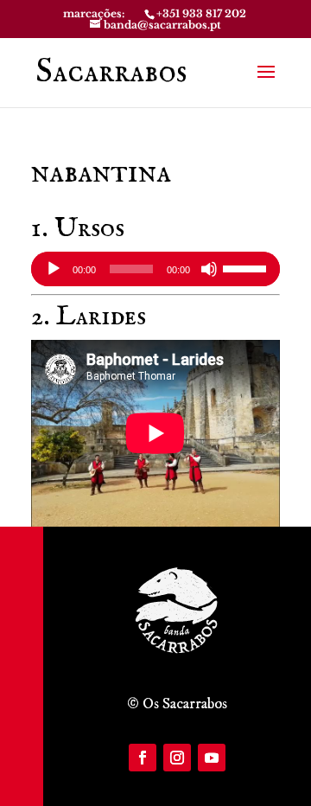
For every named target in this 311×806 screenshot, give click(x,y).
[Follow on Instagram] (177, 757)
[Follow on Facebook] (142, 757)
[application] (155, 269)
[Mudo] (209, 269)
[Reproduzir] (53, 269)
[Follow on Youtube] (211, 757)
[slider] (247, 267)
